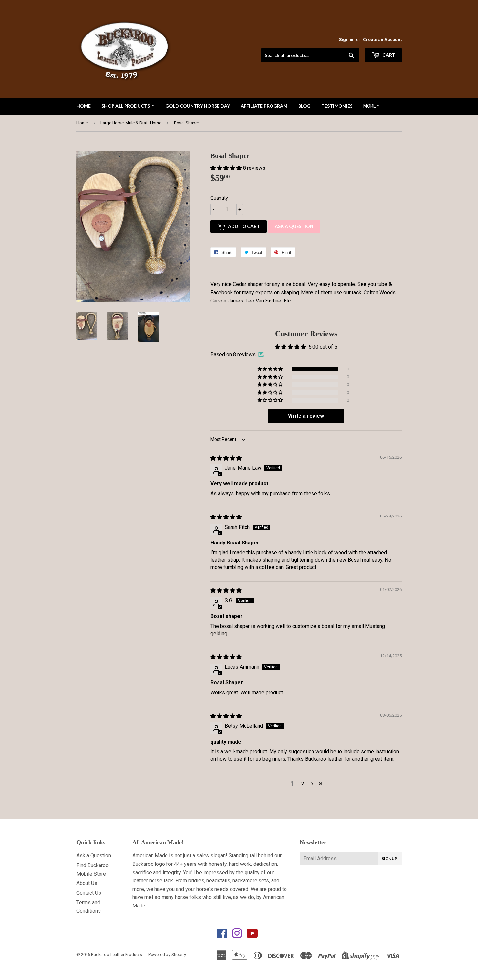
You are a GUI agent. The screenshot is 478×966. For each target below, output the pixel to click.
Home (83, 106)
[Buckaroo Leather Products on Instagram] (237, 935)
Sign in (346, 39)
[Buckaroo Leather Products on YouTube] (252, 935)
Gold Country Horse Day (198, 106)
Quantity (219, 198)
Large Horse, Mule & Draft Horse (130, 122)
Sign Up (389, 858)
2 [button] (302, 784)
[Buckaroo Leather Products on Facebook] (222, 935)
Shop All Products (126, 106)
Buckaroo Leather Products (116, 954)
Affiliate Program (264, 106)
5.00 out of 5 (323, 347)
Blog (304, 106)
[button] (226, 168)
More (369, 106)
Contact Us (88, 893)
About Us (86, 883)
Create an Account (382, 39)
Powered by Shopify (167, 954)
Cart (388, 55)
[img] (226, 458)
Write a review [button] (306, 416)
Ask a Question (294, 226)
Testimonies (336, 106)
